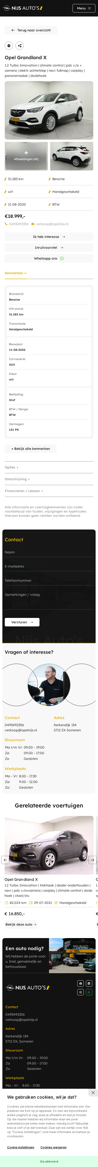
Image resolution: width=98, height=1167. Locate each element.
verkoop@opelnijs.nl (52, 224)
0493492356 (19, 224)
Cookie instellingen (20, 1147)
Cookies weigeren (53, 1147)
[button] (92, 860)
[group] (49, 110)
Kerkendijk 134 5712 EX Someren (67, 727)
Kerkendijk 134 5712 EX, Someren (19, 1038)
